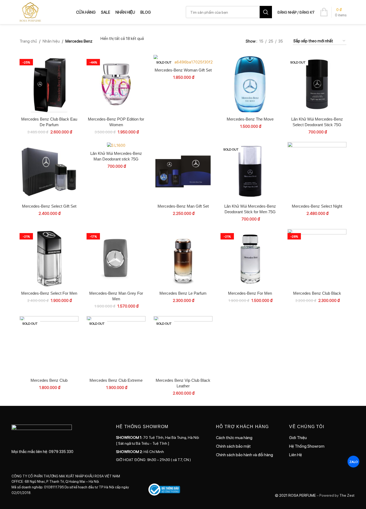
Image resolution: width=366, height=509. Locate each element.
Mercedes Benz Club (49, 380)
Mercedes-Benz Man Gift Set (183, 206)
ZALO (353, 461)
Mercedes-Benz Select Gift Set (49, 206)
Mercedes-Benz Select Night (317, 206)
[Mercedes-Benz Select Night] (316, 171)
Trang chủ (28, 41)
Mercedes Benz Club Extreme (116, 380)
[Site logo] (30, 11)
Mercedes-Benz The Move (250, 119)
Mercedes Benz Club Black (317, 293)
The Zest (346, 495)
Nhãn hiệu (51, 41)
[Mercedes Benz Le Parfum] (183, 258)
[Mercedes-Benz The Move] (250, 84)
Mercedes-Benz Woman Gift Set (183, 70)
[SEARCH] (266, 12)
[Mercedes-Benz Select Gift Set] (49, 171)
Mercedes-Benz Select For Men (49, 293)
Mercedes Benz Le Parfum (183, 293)
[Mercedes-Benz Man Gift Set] (183, 171)
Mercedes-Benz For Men (250, 293)
